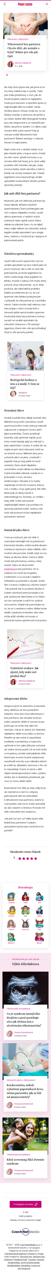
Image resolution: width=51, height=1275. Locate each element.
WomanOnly (26, 1256)
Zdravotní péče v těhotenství (21, 1080)
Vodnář (11, 902)
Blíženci (11, 943)
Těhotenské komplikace (18, 1008)
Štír (39, 902)
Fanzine (40, 1259)
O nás (25, 1212)
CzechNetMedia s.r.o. (30, 1244)
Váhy (25, 902)
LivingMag (25, 1265)
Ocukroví (35, 1265)
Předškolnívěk (20, 1259)
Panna (11, 929)
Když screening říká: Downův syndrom (25, 1161)
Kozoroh (25, 929)
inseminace (10, 569)
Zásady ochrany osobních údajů (25, 1220)
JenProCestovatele (30, 1262)
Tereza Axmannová (23, 1032)
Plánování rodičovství (17, 39)
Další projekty (25, 1216)
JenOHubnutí (23, 1268)
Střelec (11, 916)
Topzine (32, 1259)
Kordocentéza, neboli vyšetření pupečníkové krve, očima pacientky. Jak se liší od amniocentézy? (25, 1091)
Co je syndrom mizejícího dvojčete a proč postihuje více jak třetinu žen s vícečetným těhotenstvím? (24, 1019)
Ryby (40, 916)
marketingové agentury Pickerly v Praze (24, 1253)
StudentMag (14, 1262)
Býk (39, 929)
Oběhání (8, 1259)
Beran (39, 943)
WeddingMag (13, 1265)
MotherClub (39, 1256)
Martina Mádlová (23, 63)
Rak (25, 916)
